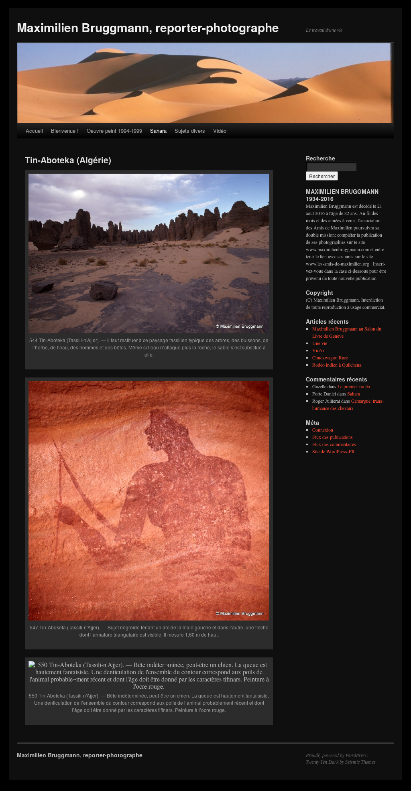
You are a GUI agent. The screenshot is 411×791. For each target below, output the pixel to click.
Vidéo (219, 130)
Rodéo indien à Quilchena (336, 364)
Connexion (322, 429)
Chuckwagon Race (330, 357)
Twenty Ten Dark (322, 762)
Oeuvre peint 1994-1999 (114, 130)
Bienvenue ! (65, 130)
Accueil (34, 130)
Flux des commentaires (334, 444)
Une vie (319, 343)
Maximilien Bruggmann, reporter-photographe (148, 27)
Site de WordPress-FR (333, 451)
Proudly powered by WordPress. (337, 755)
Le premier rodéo (354, 386)
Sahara (158, 130)
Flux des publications (332, 437)
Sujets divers (190, 130)
